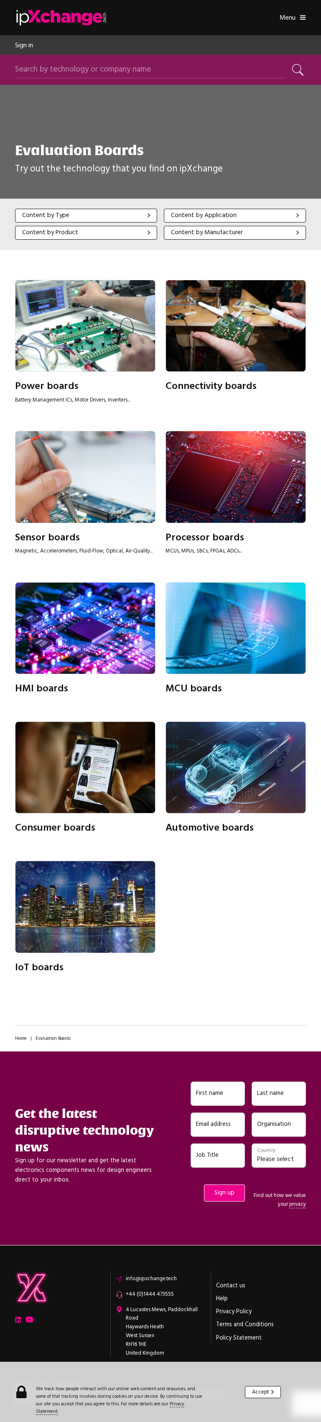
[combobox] (86, 216)
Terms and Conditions (245, 1324)
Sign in (24, 45)
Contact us (230, 1285)
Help (222, 1298)
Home (21, 1038)
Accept (260, 1392)
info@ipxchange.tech (151, 1278)
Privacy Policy (234, 1311)
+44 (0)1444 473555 (150, 1294)
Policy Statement (239, 1338)
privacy (297, 1204)
